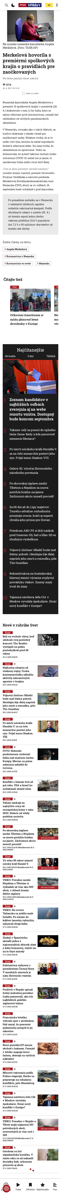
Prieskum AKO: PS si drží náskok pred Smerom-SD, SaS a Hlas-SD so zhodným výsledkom (32, 535)
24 (49, 5)
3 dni (30, 356)
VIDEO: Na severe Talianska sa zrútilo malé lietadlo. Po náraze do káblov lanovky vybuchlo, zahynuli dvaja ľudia (18, 916)
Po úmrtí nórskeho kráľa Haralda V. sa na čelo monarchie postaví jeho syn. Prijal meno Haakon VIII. (33, 453)
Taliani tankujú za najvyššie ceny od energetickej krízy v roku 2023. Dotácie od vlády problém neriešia (18, 809)
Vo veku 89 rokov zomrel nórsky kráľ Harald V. (18, 862)
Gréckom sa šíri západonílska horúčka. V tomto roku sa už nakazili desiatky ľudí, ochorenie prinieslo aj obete (18, 1158)
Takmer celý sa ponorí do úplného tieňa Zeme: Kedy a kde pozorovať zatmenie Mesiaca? (32, 434)
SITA (8, 84)
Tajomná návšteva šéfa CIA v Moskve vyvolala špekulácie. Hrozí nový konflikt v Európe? (32, 601)
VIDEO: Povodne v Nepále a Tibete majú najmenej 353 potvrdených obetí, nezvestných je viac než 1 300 (19, 1128)
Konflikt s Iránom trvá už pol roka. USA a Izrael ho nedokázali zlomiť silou (18, 785)
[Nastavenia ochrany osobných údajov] (6, 1188)
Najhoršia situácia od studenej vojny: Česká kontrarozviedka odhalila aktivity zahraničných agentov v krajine (18, 674)
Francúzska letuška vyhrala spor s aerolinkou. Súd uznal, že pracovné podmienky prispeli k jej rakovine (18, 1024)
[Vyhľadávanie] (6, 5)
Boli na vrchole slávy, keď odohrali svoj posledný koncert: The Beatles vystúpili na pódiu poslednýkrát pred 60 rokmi (18, 645)
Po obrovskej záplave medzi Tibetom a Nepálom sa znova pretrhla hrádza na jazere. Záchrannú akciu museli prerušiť (31, 489)
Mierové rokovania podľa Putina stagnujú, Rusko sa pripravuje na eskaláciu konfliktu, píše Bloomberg (18, 1078)
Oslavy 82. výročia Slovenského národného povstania (30, 470)
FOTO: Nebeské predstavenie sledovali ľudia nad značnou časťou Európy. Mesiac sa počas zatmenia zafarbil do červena (18, 759)
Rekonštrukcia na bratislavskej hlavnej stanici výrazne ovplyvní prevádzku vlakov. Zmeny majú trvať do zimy (31, 579)
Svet (15, 287)
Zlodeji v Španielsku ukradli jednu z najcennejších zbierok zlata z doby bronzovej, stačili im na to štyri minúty (19, 944)
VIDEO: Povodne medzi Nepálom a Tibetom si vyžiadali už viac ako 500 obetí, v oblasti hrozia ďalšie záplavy (18, 886)
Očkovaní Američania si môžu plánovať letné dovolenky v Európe (26, 319)
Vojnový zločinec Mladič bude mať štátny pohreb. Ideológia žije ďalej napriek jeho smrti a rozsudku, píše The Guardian (19, 702)
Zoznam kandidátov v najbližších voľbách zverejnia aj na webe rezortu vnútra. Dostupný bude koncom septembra (31, 409)
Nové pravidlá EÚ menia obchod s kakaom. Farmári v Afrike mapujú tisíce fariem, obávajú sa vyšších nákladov (19, 1051)
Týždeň (50, 356)
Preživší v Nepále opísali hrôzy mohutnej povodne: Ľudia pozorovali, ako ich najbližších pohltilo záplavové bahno (18, 996)
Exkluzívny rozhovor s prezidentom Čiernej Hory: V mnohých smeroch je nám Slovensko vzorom (18, 970)
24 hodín (10, 356)
